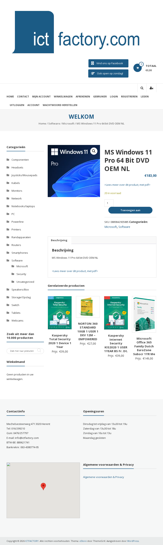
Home (10, 96)
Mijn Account (41, 96)
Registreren (129, 96)
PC (13, 214)
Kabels (16, 183)
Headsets (17, 167)
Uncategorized (25, 282)
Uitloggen (17, 105)
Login (114, 96)
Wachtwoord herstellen (60, 105)
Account (33, 105)
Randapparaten (21, 237)
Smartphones (20, 253)
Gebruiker (100, 96)
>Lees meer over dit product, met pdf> (127, 185)
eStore (83, 540)
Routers (16, 245)
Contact (23, 96)
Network (17, 198)
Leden (145, 96)
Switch (15, 305)
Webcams (17, 320)
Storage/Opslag (21, 297)
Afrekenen (83, 96)
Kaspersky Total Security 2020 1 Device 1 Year (59, 341)
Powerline (18, 221)
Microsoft (68, 123)
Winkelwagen (63, 96)
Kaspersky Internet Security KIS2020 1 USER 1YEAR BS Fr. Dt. (116, 343)
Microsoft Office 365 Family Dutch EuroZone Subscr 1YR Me (144, 346)
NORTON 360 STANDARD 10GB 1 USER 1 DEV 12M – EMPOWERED (87, 331)
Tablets (16, 313)
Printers (16, 229)
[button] (93, 151)
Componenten (20, 159)
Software (54, 123)
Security (21, 274)
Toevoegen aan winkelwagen (129, 211)
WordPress (133, 540)
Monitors (17, 190)
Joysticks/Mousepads (24, 175)
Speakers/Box (20, 289)
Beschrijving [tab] (59, 240)
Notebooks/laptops (23, 206)
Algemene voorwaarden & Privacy (103, 477)
